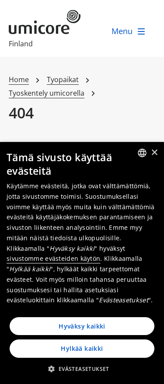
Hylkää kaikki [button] (82, 348)
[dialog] (82, 263)
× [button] (154, 152)
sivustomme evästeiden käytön (53, 258)
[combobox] (142, 153)
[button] (82, 368)
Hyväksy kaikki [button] (82, 326)
